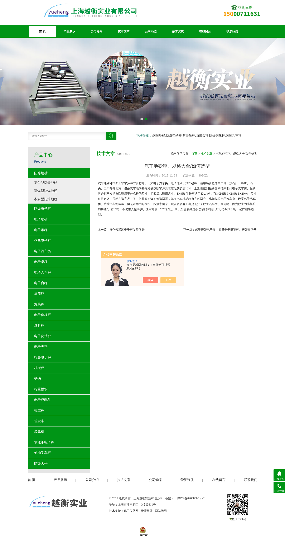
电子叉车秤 (42, 272)
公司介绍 (96, 31)
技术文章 (124, 31)
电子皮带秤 (42, 336)
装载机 (39, 431)
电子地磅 (41, 219)
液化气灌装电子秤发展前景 (127, 229)
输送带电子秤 (44, 442)
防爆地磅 (41, 173)
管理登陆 (147, 510)
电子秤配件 (42, 400)
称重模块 (41, 389)
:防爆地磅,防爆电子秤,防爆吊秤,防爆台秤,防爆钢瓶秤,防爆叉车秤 (196, 135)
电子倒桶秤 (42, 315)
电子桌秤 (41, 262)
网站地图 (161, 510)
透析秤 (39, 325)
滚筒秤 (39, 293)
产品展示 (69, 31)
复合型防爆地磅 (45, 182)
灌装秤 (39, 304)
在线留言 (205, 31)
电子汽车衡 (42, 251)
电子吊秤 (41, 230)
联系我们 (232, 31)
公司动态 (151, 31)
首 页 (31, 480)
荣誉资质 (178, 31)
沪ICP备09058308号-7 (190, 498)
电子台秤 (41, 283)
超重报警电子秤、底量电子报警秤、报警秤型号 (225, 229)
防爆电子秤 (42, 208)
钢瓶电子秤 (42, 240)
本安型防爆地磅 (45, 199)
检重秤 (39, 410)
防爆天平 (41, 463)
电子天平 (41, 346)
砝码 (37, 378)
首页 (194, 153)
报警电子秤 (42, 357)
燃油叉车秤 (42, 453)
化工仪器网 (131, 510)
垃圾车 (39, 421)
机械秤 (39, 368)
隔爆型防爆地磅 (45, 191)
